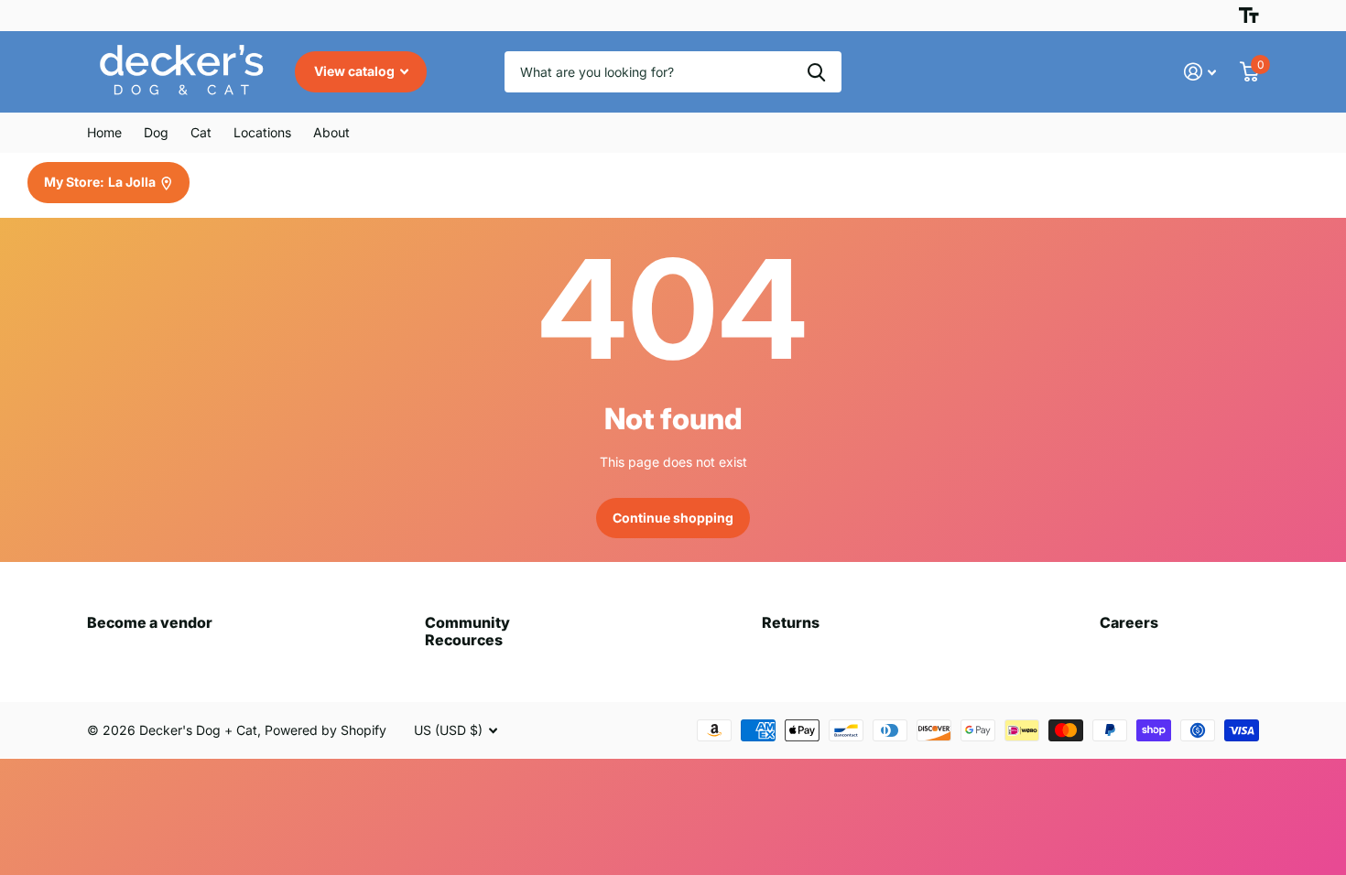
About (331, 132)
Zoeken (816, 71)
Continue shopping (673, 517)
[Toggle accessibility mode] (1249, 15)
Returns (791, 622)
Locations (262, 132)
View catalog (355, 71)
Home (104, 132)
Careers (1129, 622)
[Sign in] (1200, 71)
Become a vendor (149, 622)
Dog (156, 132)
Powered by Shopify (325, 730)
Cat (201, 132)
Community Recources (467, 631)
